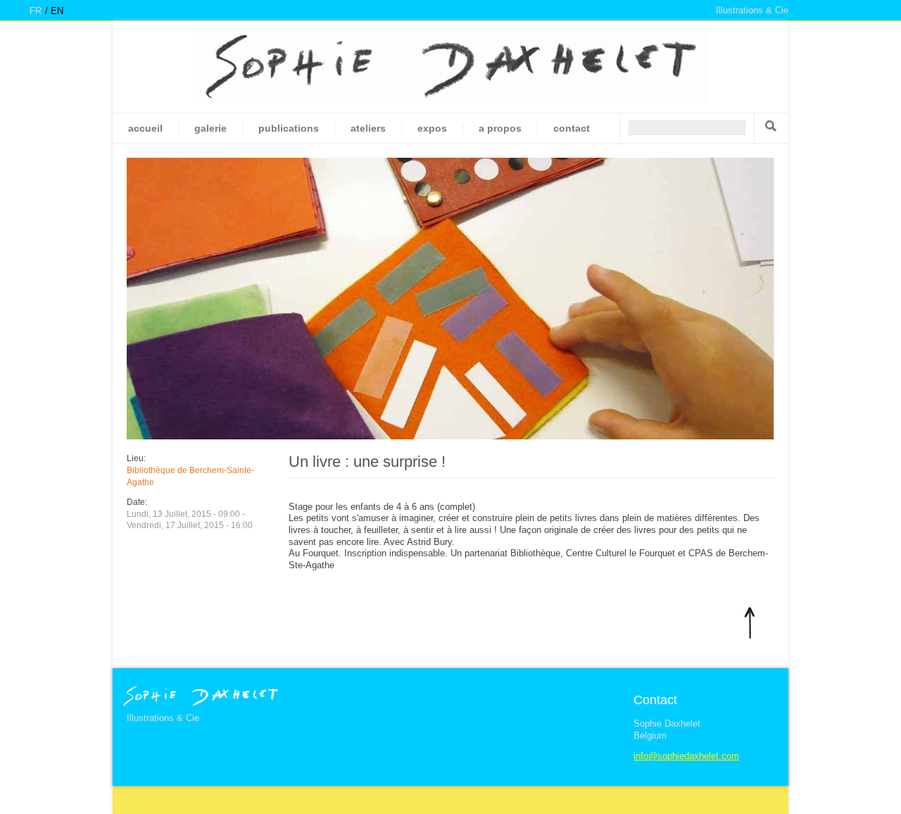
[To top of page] (749, 622)
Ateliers (368, 128)
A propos (500, 128)
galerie (210, 128)
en (57, 11)
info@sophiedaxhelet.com (686, 756)
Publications (288, 128)
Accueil (145, 128)
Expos (432, 128)
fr (36, 11)
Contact (571, 128)
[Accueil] (450, 67)
